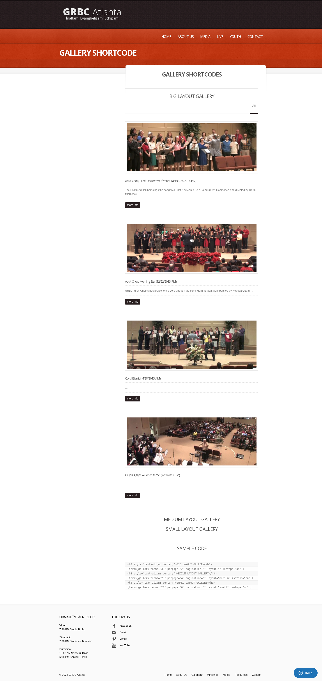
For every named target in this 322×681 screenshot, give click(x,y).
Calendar (197, 674)
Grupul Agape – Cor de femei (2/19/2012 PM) (152, 475)
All (254, 105)
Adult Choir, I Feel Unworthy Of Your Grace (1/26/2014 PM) (160, 181)
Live (220, 36)
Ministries (212, 674)
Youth (235, 36)
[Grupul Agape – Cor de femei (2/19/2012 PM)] (190, 441)
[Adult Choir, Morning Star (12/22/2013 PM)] (190, 248)
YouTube (125, 645)
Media (205, 36)
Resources (241, 674)
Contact (255, 36)
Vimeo (123, 638)
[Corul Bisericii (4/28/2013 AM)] (190, 344)
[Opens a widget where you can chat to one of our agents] (306, 673)
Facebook (125, 625)
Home (166, 36)
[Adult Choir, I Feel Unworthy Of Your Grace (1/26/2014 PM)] (190, 147)
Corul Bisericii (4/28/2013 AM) (143, 378)
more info (132, 205)
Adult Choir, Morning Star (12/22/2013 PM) (151, 281)
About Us (186, 36)
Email (123, 632)
